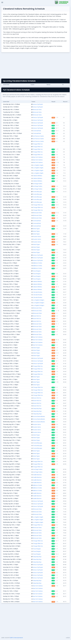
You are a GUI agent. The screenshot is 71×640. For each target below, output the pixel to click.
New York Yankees (38, 157)
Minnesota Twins (37, 109)
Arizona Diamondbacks (39, 416)
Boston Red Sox (37, 316)
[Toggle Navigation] (2, 2)
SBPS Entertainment (16, 637)
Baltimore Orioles (37, 263)
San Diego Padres (37, 183)
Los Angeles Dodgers (38, 300)
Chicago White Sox (38, 144)
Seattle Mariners (37, 474)
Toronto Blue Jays (37, 191)
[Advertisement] (35, 66)
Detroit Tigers (36, 228)
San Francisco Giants (38, 136)
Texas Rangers (37, 271)
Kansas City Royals (38, 104)
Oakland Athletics (37, 175)
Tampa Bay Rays (37, 408)
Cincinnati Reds (37, 130)
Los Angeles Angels (38, 165)
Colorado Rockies (37, 292)
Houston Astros (37, 236)
